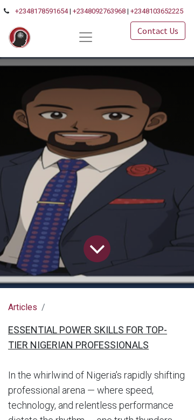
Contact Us (157, 30)
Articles (22, 307)
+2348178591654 (41, 11)
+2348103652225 (156, 11)
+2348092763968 (99, 11)
